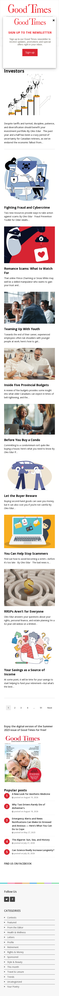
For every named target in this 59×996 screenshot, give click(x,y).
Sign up (29, 52)
